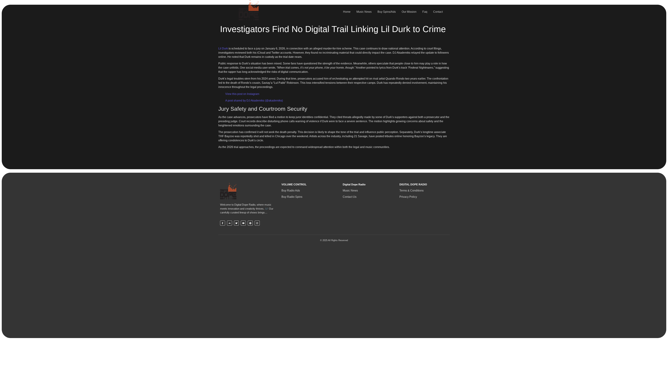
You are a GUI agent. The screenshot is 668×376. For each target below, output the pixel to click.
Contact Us (349, 196)
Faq (424, 11)
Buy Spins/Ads (386, 11)
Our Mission (409, 11)
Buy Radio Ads (290, 190)
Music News (364, 11)
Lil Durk (223, 48)
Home (347, 11)
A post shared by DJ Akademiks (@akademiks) (254, 100)
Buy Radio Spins (291, 196)
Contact (438, 11)
